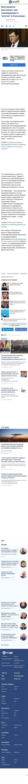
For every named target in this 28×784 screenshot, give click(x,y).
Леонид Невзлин (5, 619)
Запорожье (4, 689)
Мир (3, 676)
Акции (3, 727)
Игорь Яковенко (5, 577)
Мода (15, 762)
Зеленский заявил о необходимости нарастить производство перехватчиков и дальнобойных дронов (13, 465)
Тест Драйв (4, 725)
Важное (4, 339)
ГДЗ (2, 710)
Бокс (15, 701)
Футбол (3, 698)
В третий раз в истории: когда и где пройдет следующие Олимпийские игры (9, 636)
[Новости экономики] (4, 335)
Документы (17, 663)
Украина (3, 273)
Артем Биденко (5, 629)
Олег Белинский (5, 608)
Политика (17, 673)
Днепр (15, 689)
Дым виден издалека (6, 450)
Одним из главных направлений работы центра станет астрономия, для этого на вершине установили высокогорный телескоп (13, 363)
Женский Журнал (6, 764)
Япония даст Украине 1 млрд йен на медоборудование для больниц (13, 225)
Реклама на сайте (6, 663)
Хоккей (3, 701)
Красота (4, 762)
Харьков (16, 686)
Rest (3, 541)
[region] (14, 96)
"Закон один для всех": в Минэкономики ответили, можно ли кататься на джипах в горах (10, 374)
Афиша (3, 759)
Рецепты (4, 735)
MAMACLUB (16, 752)
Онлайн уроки (5, 713)
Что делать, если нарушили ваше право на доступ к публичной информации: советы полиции (9, 390)
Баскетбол (16, 698)
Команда (16, 656)
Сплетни (16, 759)
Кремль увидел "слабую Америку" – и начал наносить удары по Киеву (10, 614)
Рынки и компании (6, 744)
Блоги (3, 679)
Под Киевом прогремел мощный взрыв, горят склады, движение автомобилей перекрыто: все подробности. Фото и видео (12, 446)
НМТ (15, 715)
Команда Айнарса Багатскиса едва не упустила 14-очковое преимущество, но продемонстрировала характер (13, 482)
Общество (17, 679)
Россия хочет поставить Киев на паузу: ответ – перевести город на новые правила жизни (9, 604)
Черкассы (4, 691)
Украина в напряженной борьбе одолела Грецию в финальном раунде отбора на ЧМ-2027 (14, 476)
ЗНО (3, 715)
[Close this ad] (27, 775)
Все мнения (4, 645)
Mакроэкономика (18, 744)
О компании (4, 656)
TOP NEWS (5, 427)
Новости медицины (6, 752)
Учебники (16, 710)
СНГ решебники (5, 717)
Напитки (16, 735)
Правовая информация (7, 658)
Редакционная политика (7, 276)
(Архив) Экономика (10, 19)
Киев (3, 686)
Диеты (3, 737)
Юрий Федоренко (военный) (8, 554)
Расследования (18, 676)
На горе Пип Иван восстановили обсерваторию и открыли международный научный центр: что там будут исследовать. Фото (13, 357)
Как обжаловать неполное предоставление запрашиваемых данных (10, 396)
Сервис (16, 727)
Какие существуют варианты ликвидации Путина (8, 573)
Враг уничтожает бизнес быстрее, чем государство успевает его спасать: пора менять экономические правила (9, 625)
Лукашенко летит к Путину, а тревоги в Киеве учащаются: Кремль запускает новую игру (10, 563)
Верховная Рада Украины (13, 273)
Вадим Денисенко (6, 567)
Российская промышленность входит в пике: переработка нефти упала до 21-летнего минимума (9, 550)
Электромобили (18, 725)
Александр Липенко (6, 640)
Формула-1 (4, 703)
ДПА (15, 713)
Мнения (4, 544)
